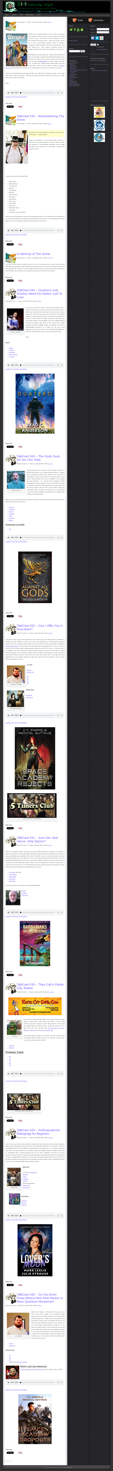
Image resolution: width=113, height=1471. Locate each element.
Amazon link (12, 1345)
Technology (73, 71)
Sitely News (50, 257)
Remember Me (100, 47)
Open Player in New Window (19, 96)
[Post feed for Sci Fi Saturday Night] (76, 22)
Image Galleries (30, 14)
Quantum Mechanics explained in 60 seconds (32, 1369)
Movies (71, 68)
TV (70, 72)
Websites (72, 74)
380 (10, 1357)
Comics (72, 65)
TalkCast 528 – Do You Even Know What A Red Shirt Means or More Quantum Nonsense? (40, 1298)
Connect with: (93, 34)
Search (71, 48)
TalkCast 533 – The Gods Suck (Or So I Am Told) (38, 458)
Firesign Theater (22, 1362)
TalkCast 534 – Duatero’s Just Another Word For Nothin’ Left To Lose (39, 293)
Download (8, 96)
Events (71, 75)
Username (93, 29)
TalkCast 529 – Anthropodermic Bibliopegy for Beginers (38, 1131)
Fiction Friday (72, 77)
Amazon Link (30, 672)
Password (92, 32)
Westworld (26, 1030)
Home (7, 14)
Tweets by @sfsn (73, 40)
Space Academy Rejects (12, 646)
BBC (71, 64)
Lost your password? (102, 49)
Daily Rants (51, 992)
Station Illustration (73, 84)
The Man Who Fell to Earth (56, 1028)
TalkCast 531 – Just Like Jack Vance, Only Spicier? (37, 839)
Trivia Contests (73, 85)
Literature (72, 67)
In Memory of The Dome (33, 254)
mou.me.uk (69, 1467)
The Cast (14, 14)
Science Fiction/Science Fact (77, 70)
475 (10, 1360)
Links (21, 14)
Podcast (50, 22)
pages (70, 80)
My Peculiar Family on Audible (99, 70)
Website (11, 1343)
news (70, 78)
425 (10, 1355)
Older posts (8, 1461)
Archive (39, 14)
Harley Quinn (33, 1030)
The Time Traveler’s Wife (46, 1030)
